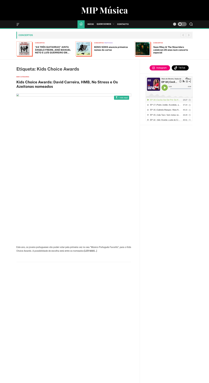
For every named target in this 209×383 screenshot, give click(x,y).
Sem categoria (22, 77)
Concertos (40, 43)
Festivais (108, 43)
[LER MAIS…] (90, 251)
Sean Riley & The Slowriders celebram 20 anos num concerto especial (170, 50)
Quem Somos (104, 24)
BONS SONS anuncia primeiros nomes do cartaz (111, 48)
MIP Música (104, 10)
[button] (188, 35)
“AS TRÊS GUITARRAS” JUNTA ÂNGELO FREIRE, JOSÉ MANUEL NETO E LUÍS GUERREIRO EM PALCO (53, 51)
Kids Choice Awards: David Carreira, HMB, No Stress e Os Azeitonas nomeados (67, 84)
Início (90, 24)
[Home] (81, 24)
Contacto (123, 24)
